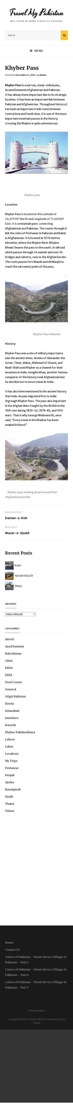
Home (9, 942)
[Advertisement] (36, 1066)
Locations (12, 753)
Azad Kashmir (14, 646)
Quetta (9, 782)
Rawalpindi (13, 789)
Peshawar (12, 768)
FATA (8, 675)
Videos (9, 811)
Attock (9, 639)
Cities (9, 660)
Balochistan (13, 653)
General (10, 689)
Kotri (18, 565)
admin (43, 75)
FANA (9, 668)
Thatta (9, 803)
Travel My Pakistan (36, 12)
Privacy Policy (36, 1010)
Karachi (10, 725)
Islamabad (12, 710)
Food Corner (13, 682)
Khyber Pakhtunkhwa (20, 732)
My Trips (11, 761)
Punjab (9, 775)
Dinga (18, 585)
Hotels (9, 703)
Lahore (10, 739)
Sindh (9, 796)
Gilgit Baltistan (15, 696)
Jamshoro (12, 718)
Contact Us (12, 949)
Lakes (9, 746)
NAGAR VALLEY (24, 575)
